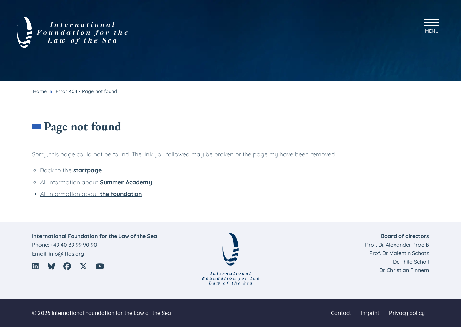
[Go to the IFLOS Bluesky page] (51, 266)
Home (40, 91)
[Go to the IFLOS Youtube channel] (100, 266)
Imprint (370, 312)
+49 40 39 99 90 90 (73, 244)
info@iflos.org (66, 253)
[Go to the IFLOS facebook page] (67, 266)
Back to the (71, 170)
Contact (341, 312)
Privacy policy (407, 312)
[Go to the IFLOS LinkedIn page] (35, 266)
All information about (96, 182)
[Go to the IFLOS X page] (83, 266)
